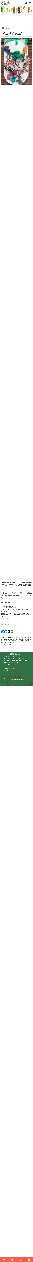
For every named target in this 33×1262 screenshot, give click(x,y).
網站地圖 (6, 671)
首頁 (4, 33)
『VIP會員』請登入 (6, 644)
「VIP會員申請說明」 (12, 641)
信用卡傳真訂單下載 (9, 668)
